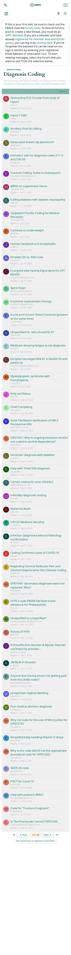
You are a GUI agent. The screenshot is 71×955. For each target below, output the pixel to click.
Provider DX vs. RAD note (26, 257)
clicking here (44, 43)
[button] (6, 13)
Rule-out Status (20, 393)
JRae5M (13, 396)
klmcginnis (15, 162)
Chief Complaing (21, 407)
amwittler (14, 665)
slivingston (15, 410)
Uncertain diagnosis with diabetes (32, 455)
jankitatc (14, 246)
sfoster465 (15, 335)
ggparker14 (15, 696)
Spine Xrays (18, 288)
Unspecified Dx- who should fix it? (32, 332)
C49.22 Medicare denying (27, 522)
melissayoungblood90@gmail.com (26, 621)
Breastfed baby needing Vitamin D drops (36, 737)
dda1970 (14, 634)
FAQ (8, 28)
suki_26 (13, 607)
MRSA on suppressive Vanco (28, 186)
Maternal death (20, 508)
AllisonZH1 (15, 260)
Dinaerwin (15, 471)
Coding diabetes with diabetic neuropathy (37, 199)
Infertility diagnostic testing (28, 495)
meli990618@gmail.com (21, 304)
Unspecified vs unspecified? (28, 618)
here (44, 54)
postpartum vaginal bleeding (29, 693)
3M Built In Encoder (23, 662)
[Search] (5, 5)
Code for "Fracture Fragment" (30, 808)
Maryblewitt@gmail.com (21, 798)
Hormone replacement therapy (31, 301)
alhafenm (14, 131)
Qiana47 (14, 498)
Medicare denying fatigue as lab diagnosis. (38, 345)
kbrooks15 (15, 740)
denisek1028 (16, 771)
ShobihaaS (15, 573)
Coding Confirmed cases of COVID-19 (34, 553)
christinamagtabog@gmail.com (24, 365)
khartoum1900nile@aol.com (23, 176)
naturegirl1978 (17, 220)
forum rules (32, 28)
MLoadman (15, 444)
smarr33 (14, 511)
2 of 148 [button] (35, 834)
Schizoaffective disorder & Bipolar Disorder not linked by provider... (38, 647)
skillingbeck (15, 145)
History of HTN (20, 631)
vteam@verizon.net (19, 427)
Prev (24, 834)
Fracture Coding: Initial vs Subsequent (35, 173)
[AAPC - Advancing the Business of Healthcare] (35, 5)
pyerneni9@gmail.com (20, 682)
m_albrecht (15, 383)
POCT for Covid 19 (22, 781)
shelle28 (14, 202)
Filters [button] (62, 91)
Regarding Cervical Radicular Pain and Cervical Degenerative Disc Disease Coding (38, 568)
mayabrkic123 (16, 189)
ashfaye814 (15, 709)
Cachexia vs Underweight (27, 230)
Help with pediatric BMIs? (26, 795)
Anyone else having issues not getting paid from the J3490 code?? (38, 677)
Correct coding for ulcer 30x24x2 (31, 482)
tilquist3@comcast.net (20, 485)
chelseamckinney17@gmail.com (25, 824)
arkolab (13, 556)
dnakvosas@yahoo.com (21, 291)
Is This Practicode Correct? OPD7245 (34, 821)
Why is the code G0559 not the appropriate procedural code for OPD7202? (38, 752)
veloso (13, 118)
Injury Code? (18, 115)
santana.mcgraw (18, 652)
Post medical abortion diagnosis (31, 706)
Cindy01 (14, 348)
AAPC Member (14, 35)
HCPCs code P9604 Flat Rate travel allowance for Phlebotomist (32, 603)
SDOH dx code (19, 768)
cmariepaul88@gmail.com (22, 277)
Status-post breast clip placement (32, 142)
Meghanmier (16, 811)
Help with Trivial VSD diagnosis (30, 468)
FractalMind (15, 321)
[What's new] (58, 13)
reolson (13, 105)
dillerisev (14, 233)
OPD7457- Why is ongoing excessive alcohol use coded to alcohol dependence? (39, 439)
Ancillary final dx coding (25, 128)
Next (46, 834)
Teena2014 (15, 525)
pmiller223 (15, 784)
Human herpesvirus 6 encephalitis (33, 244)
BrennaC (14, 542)
